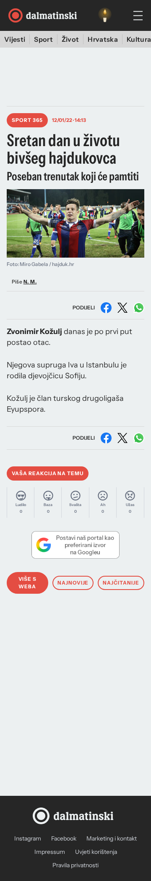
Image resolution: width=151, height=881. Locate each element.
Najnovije (73, 583)
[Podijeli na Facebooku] (106, 307)
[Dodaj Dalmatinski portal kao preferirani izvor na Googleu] (75, 545)
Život (70, 39)
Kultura (139, 39)
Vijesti (14, 39)
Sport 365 (27, 120)
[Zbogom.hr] (105, 15)
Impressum (49, 852)
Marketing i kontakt (111, 838)
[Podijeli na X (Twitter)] (122, 308)
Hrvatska (103, 39)
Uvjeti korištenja (96, 852)
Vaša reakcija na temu (47, 473)
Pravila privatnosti (75, 865)
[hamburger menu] (138, 15)
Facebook (63, 838)
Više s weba (27, 583)
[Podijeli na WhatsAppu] (138, 307)
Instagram (27, 838)
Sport (43, 39)
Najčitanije (121, 583)
